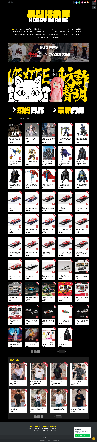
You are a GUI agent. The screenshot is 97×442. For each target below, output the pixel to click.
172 (48, 351)
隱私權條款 (53, 430)
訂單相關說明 (37, 430)
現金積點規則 (53, 428)
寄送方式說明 (45, 428)
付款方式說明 (45, 426)
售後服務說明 (45, 430)
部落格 (30, 430)
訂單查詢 (37, 428)
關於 (31, 426)
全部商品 (37, 426)
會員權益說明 (53, 426)
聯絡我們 (31, 428)
